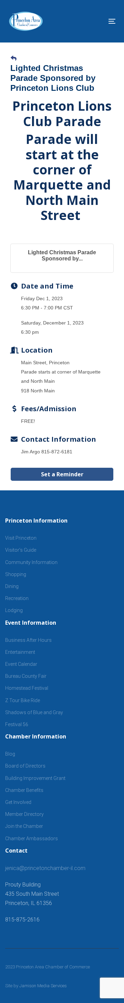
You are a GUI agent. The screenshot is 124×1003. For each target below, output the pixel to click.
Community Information (31, 562)
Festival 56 (16, 724)
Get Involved (18, 802)
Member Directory (24, 814)
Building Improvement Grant (35, 778)
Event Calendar (21, 664)
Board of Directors (25, 766)
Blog (10, 754)
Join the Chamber (24, 826)
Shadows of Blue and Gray (34, 712)
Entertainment (20, 652)
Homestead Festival (26, 688)
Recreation (17, 598)
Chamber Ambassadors (31, 838)
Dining (12, 586)
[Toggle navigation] (97, 21)
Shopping (15, 574)
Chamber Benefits (24, 790)
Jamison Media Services (43, 985)
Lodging (14, 610)
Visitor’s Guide (20, 550)
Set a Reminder (62, 474)
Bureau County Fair (25, 676)
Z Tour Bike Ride (22, 700)
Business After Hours (28, 640)
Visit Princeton (21, 538)
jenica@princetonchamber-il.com (45, 868)
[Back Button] (14, 58)
